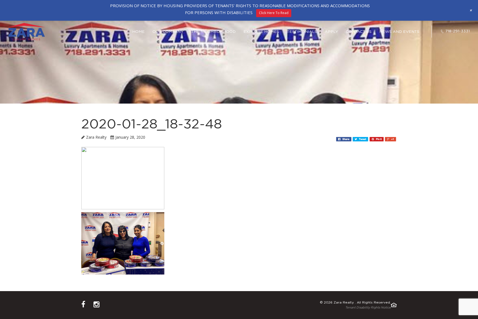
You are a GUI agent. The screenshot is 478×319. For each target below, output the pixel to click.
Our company (167, 32)
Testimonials (302, 32)
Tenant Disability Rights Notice (368, 307)
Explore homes (261, 32)
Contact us (359, 32)
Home (138, 32)
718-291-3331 (457, 31)
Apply (331, 32)
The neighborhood (213, 32)
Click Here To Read (274, 12)
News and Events (399, 32)
